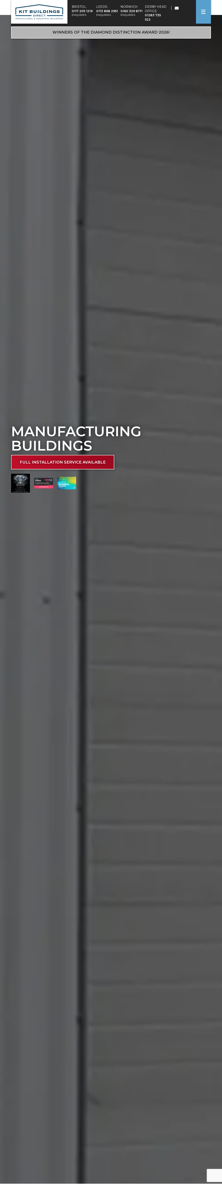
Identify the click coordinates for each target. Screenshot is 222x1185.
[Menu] (203, 12)
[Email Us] (174, 8)
